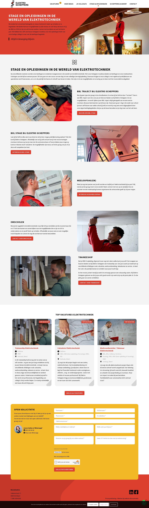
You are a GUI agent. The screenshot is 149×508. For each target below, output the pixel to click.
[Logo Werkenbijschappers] (20, 4)
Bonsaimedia (134, 498)
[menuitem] (56, 4)
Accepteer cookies (93, 504)
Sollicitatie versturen (64, 469)
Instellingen (113, 504)
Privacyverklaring (110, 498)
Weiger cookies (104, 504)
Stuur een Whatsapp (31, 433)
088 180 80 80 (29, 430)
